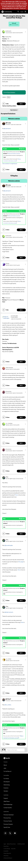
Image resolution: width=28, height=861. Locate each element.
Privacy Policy (6, 846)
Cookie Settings (7, 848)
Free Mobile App (8, 804)
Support (6, 798)
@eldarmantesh (9, 612)
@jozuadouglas (9, 545)
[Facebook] (15, 833)
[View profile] (3, 32)
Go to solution (14, 24)
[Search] (18, 12)
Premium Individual (8, 815)
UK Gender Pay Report (8, 858)
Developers (7, 781)
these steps (5, 8)
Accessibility (6, 851)
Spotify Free (7, 827)
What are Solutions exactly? (14, 153)
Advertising (7, 785)
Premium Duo (7, 818)
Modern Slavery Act (7, 853)
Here (16, 495)
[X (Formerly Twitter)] (10, 833)
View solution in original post (9, 163)
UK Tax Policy (6, 855)
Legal (5, 844)
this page (21, 562)
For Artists (6, 778)
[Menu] (25, 12)
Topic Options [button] (13, 110)
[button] (25, 32)
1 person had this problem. (9, 106)
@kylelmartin (7, 128)
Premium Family (8, 821)
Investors (6, 788)
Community (8, 12)
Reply (21, 104)
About (5, 765)
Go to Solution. (11, 92)
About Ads (13, 848)
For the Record (7, 771)
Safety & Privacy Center (11, 844)
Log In (21, 11)
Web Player (7, 801)
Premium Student (8, 824)
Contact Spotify (8, 807)
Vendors (6, 791)
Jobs (5, 768)
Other (8, 97)
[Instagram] (5, 833)
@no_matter (8, 705)
